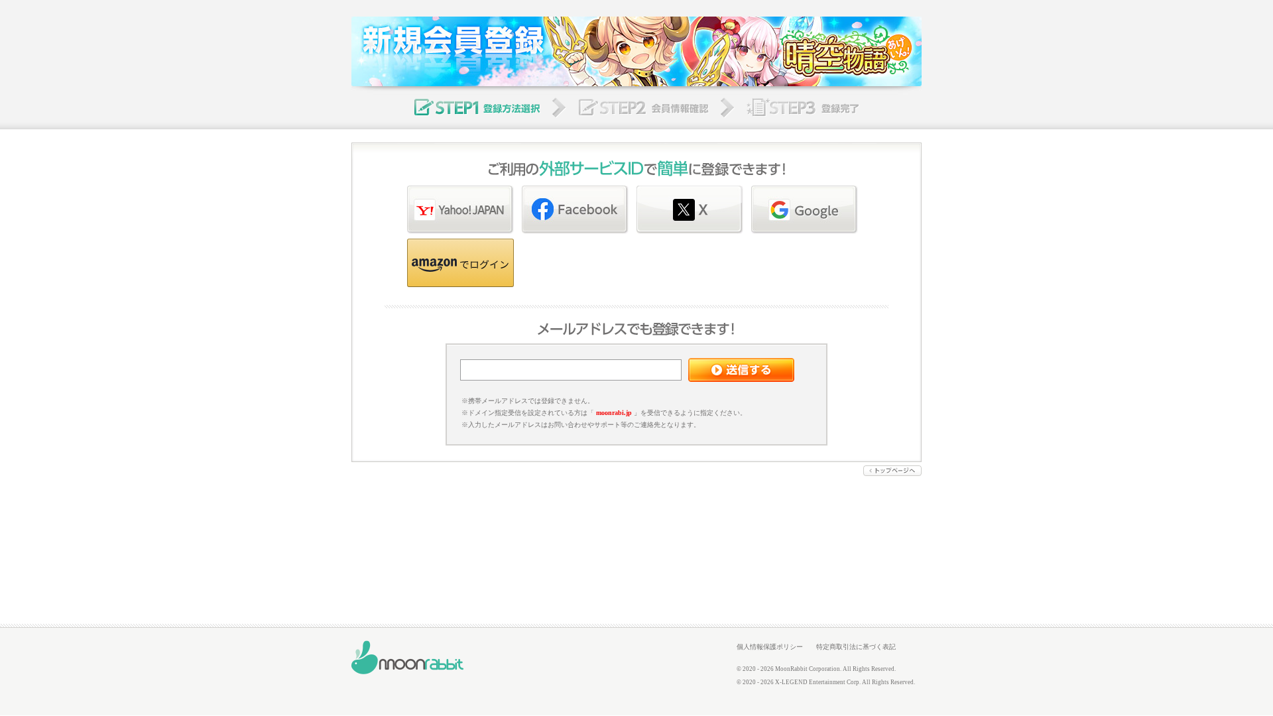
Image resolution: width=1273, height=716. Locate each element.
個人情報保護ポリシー (770, 646)
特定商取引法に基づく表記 (856, 646)
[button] (460, 263)
